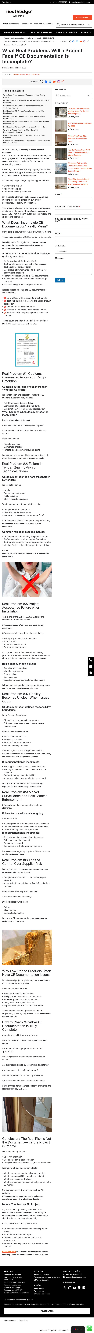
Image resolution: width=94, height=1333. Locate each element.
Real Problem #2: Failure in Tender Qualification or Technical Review (24, 107)
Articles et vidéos (17, 38)
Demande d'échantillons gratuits (19, 1299)
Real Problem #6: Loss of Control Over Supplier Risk (24, 127)
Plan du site (24, 1320)
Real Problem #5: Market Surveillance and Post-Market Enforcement (26, 122)
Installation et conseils (42, 24)
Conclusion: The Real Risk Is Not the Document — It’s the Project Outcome (26, 141)
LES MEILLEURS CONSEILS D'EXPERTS (27, 74)
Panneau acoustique (12, 1285)
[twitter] (41, 81)
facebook (73, 41)
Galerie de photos (42, 1294)
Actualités (39, 1291)
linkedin (77, 41)
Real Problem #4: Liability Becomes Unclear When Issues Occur (24, 117)
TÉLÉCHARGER (47, 1311)
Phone (91, 660)
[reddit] (50, 81)
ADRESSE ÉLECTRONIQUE (67, 207)
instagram (84, 41)
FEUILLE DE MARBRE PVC (41, 32)
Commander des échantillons (16, 1293)
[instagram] (58, 81)
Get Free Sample (82, 18)
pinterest (79, 1288)
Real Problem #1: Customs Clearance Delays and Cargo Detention (26, 101)
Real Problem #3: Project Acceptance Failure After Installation (24, 112)
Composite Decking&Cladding (47, 1277)
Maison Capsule (42, 1280)
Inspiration (25, 24)
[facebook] (46, 81)
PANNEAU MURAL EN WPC (15, 32)
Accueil (7, 38)
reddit (81, 41)
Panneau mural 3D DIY (13, 1290)
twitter (70, 41)
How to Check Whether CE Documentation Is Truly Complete (24, 136)
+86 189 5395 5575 (59, 2)
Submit (60, 280)
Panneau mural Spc (12, 1287)
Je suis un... (60, 246)
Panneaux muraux (42, 1275)
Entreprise (39, 1288)
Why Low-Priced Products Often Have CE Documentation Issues (20, 131)
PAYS (58, 233)
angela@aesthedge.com (81, 2)
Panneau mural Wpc (12, 1275)
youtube (74, 1288)
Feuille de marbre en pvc (14, 1282)
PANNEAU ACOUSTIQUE (66, 32)
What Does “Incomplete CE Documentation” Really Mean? (24, 96)
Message (59, 258)
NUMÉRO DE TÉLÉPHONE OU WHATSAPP (71, 220)
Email (91, 666)
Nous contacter (10, 1320)
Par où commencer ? (11, 24)
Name (58, 194)
